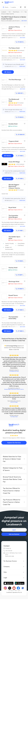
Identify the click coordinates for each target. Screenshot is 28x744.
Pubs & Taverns (16, 11)
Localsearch (3, 11)
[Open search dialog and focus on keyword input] (2, 7)
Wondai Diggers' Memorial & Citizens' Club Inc (14, 389)
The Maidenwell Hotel (14, 371)
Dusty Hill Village (14, 402)
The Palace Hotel (14, 416)
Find (9, 11)
